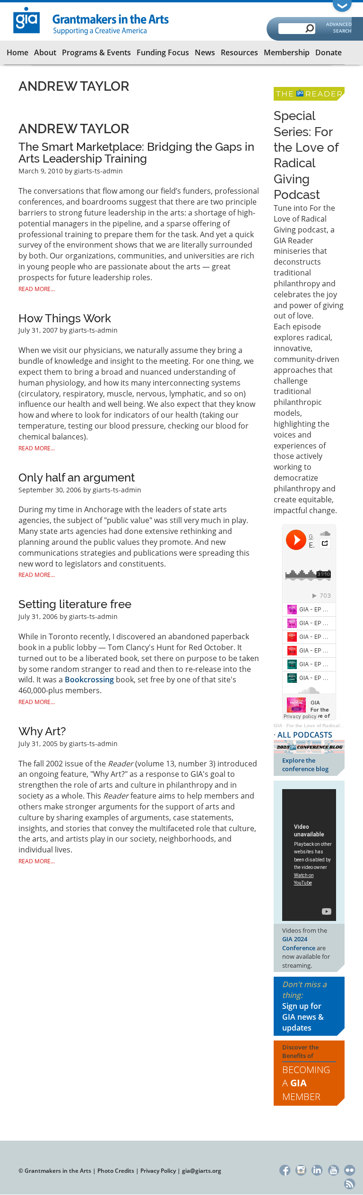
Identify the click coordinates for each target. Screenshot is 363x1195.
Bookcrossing (89, 679)
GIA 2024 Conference (298, 943)
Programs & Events (96, 52)
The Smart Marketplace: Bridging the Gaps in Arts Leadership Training (136, 153)
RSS (349, 1183)
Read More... (36, 289)
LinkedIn (317, 1169)
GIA (278, 725)
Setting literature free (74, 604)
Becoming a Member (306, 1083)
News (205, 52)
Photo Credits (115, 1171)
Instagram (301, 1169)
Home (17, 52)
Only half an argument (76, 477)
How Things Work (64, 318)
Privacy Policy (158, 1171)
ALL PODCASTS (304, 735)
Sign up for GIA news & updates (303, 1017)
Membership (287, 52)
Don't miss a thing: (304, 1005)
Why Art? (42, 731)
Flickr (349, 1169)
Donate (328, 52)
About (45, 52)
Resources (239, 52)
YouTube (333, 1169)
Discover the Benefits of (306, 1073)
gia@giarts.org (201, 1171)
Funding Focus (163, 52)
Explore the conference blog (305, 765)
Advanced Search (339, 27)
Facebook (285, 1169)
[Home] (91, 20)
